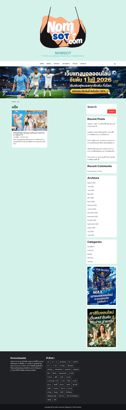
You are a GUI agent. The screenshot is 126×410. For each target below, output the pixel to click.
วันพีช (49, 388)
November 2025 (92, 216)
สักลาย (63, 388)
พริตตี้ (55, 384)
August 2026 (91, 183)
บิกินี (68, 381)
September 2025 (92, 224)
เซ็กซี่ (61, 392)
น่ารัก (63, 381)
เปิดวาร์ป (61, 396)
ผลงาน (49, 384)
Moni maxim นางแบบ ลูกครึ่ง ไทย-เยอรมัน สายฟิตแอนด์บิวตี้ (101, 158)
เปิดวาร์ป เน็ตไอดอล (72, 396)
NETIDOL (57, 63)
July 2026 (90, 187)
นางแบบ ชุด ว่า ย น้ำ (53, 381)
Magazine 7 (69, 407)
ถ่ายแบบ (49, 377)
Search (92, 106)
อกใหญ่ (49, 392)
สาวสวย (70, 388)
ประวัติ (74, 381)
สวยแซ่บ (55, 388)
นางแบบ (68, 377)
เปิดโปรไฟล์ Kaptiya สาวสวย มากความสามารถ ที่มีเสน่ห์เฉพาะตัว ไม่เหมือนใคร (100, 150)
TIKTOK (75, 63)
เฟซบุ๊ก (49, 400)
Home (42, 63)
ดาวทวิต (71, 373)
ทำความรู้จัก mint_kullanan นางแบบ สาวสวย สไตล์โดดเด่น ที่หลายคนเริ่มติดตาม (101, 141)
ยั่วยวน (62, 384)
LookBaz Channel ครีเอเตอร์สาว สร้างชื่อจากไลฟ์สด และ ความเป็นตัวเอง (100, 133)
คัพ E (48, 373)
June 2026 (90, 190)
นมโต (61, 377)
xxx (56, 365)
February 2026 (92, 205)
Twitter (75, 362)
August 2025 (91, 228)
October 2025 (91, 220)
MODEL (48, 63)
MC (69, 362)
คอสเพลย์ (75, 369)
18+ (48, 362)
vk (48, 365)
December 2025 (92, 213)
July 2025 (90, 231)
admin (17, 137)
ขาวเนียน (62, 365)
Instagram (63, 362)
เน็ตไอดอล (69, 392)
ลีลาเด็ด (75, 384)
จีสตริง (54, 373)
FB (52, 362)
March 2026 (91, 202)
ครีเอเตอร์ (70, 365)
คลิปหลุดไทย (58, 369)
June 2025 (90, 235)
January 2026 (91, 209)
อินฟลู (55, 392)
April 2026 (90, 198)
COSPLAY (83, 63)
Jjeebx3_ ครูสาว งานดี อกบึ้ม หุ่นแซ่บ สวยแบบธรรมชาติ (101, 125)
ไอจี (55, 400)
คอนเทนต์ (67, 369)
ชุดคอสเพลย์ (62, 373)
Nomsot (63, 53)
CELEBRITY (66, 63)
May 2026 (90, 194)
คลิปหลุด (49, 369)
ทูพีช (56, 377)
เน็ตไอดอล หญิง (51, 396)
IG (56, 362)
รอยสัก (68, 384)
